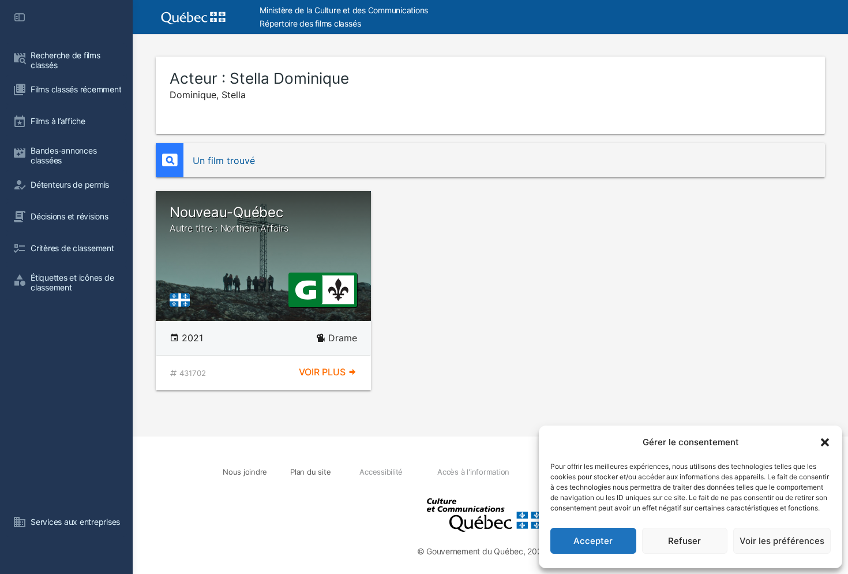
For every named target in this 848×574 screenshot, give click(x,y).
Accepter (593, 540)
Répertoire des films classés (310, 23)
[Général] (305, 289)
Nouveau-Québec (229, 219)
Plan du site (310, 471)
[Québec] (183, 299)
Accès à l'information (473, 471)
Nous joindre (245, 471)
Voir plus (323, 372)
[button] (825, 442)
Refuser (684, 540)
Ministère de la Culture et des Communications (344, 10)
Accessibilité (381, 471)
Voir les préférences (782, 540)
